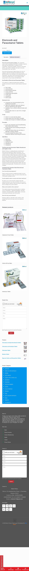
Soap (6, 393)
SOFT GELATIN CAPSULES (10, 395)
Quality (5, 437)
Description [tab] (6, 57)
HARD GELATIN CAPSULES (10, 370)
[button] (24, 14)
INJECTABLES (8, 375)
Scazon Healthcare (8, 388)
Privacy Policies (7, 442)
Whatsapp (11, 569)
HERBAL (6, 373)
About (5, 429)
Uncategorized (8, 402)
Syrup (6, 397)
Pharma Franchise (8, 432)
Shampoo (7, 391)
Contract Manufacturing (9, 434)
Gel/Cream (7, 368)
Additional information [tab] (14, 57)
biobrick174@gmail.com (17, 499)
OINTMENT (7, 379)
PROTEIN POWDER (9, 384)
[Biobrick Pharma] (14, 3)
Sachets (6, 386)
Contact (5, 439)
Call (4, 569)
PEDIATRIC (7, 382)
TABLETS (8, 50)
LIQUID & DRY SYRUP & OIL (11, 377)
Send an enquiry (7, 52)
